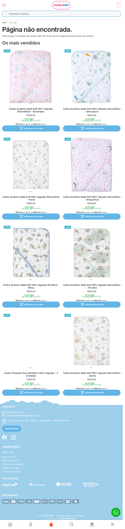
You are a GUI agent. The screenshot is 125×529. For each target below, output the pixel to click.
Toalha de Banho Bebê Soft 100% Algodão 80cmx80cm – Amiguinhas (92, 198)
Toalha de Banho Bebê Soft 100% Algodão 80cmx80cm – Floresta (92, 286)
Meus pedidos (9, 457)
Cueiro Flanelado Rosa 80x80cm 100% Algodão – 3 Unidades (31, 374)
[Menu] (6, 5)
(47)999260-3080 (15, 412)
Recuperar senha (10, 460)
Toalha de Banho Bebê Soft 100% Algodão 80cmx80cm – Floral (31, 198)
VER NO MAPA (11, 428)
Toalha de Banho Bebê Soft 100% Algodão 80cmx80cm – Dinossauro (92, 110)
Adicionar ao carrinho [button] (33, 128)
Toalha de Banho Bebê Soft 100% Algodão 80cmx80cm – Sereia (92, 374)
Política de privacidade (12, 464)
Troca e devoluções (11, 471)
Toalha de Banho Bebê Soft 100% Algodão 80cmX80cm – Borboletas (31, 110)
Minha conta (8, 452)
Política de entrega (11, 468)
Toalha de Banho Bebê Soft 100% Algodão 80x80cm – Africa (31, 286)
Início (4, 23)
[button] (117, 5)
